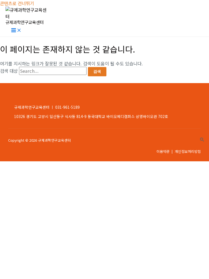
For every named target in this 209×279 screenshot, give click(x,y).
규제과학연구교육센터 (24, 22)
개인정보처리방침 (188, 151)
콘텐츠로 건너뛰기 (17, 3)
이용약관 (163, 151)
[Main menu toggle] (16, 31)
